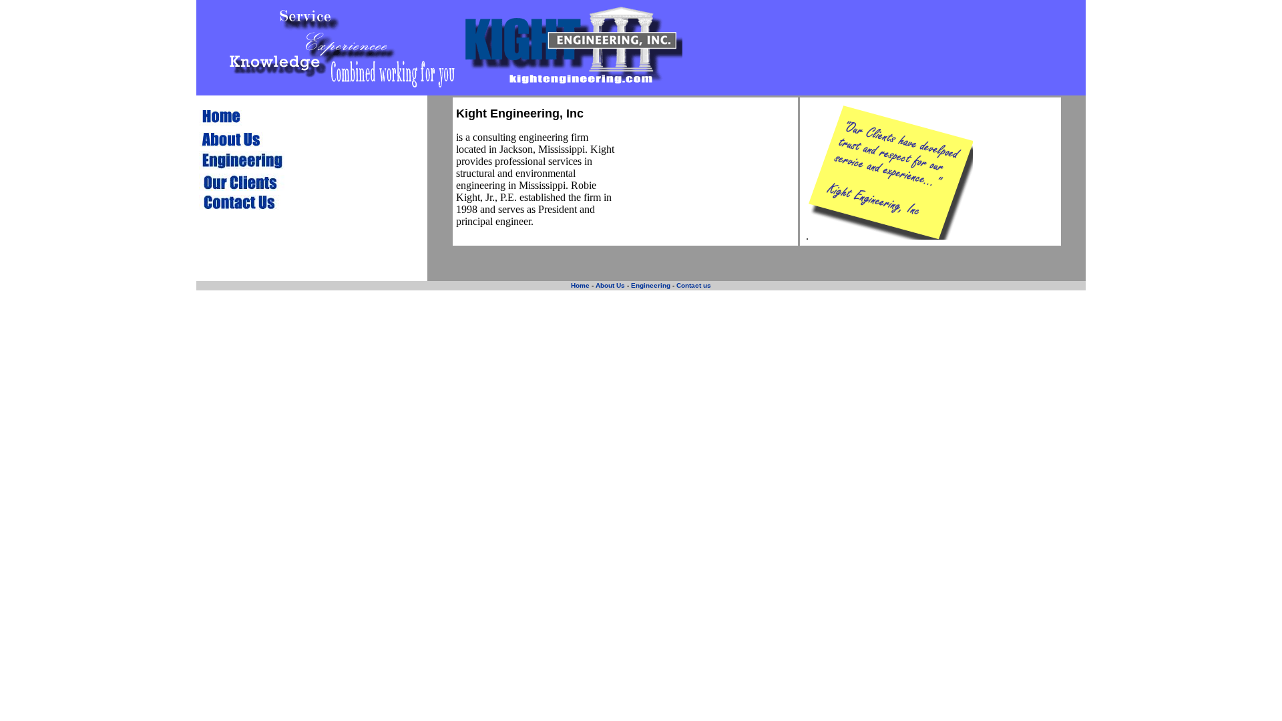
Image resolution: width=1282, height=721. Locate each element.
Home (580, 285)
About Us (609, 285)
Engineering (650, 285)
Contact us (693, 285)
